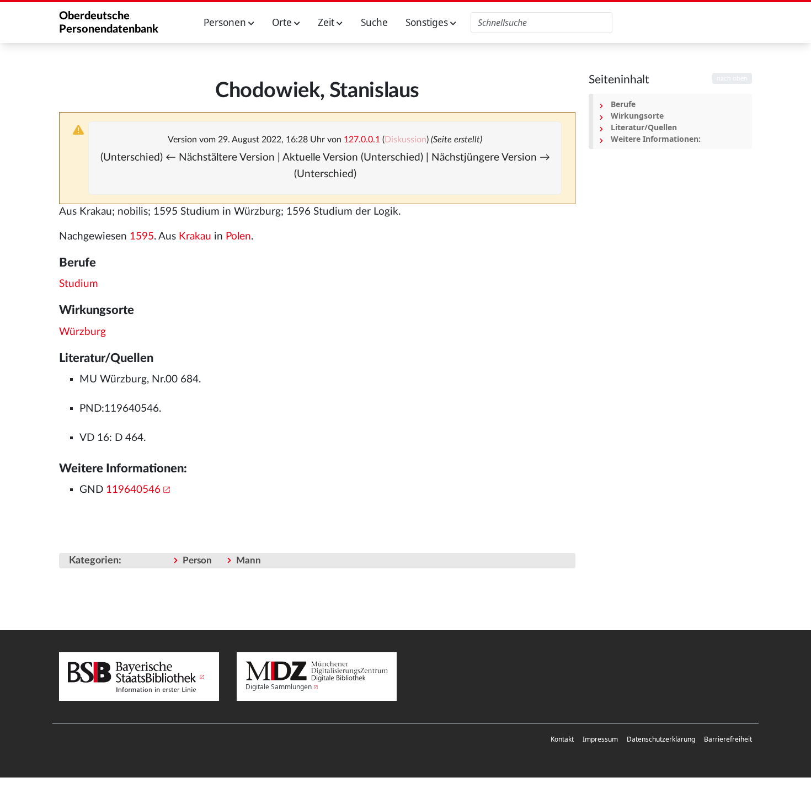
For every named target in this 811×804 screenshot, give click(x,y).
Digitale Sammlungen (279, 686)
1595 (142, 236)
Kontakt (562, 739)
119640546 (133, 489)
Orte (283, 22)
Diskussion (405, 139)
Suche (374, 22)
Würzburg (82, 332)
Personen (226, 22)
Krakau (195, 236)
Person (197, 560)
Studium (78, 284)
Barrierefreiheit (728, 739)
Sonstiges (428, 22)
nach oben (732, 78)
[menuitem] (562, 739)
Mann (248, 560)
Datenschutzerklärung (661, 739)
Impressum (600, 739)
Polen (238, 236)
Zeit (327, 22)
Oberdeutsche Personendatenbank (108, 22)
